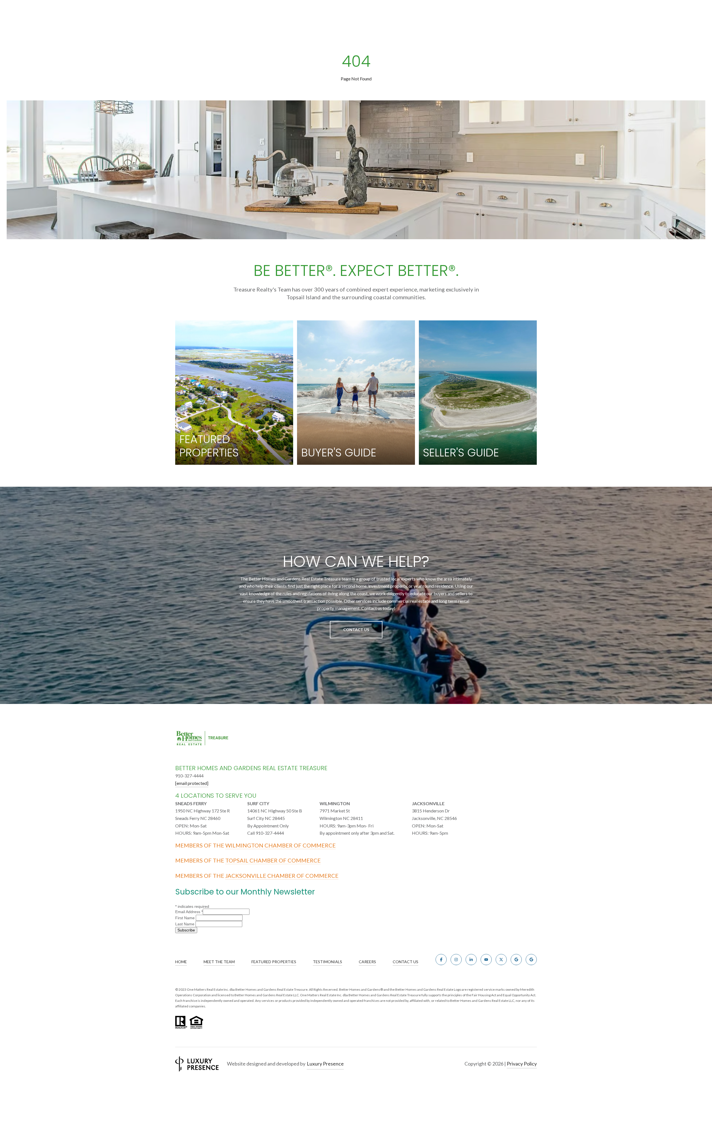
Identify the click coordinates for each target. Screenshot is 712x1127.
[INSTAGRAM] (456, 959)
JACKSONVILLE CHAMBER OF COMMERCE (281, 875)
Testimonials (327, 961)
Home (181, 961)
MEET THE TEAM (219, 961)
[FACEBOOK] (441, 959)
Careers (367, 961)
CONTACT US (405, 961)
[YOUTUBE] (486, 959)
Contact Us (356, 629)
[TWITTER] (501, 959)
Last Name (185, 924)
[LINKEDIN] (471, 959)
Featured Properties (273, 961)
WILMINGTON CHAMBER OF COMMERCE (280, 845)
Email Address (189, 911)
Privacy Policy (522, 1064)
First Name (185, 918)
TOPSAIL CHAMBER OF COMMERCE (273, 860)
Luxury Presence (325, 1064)
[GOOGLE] (516, 959)
